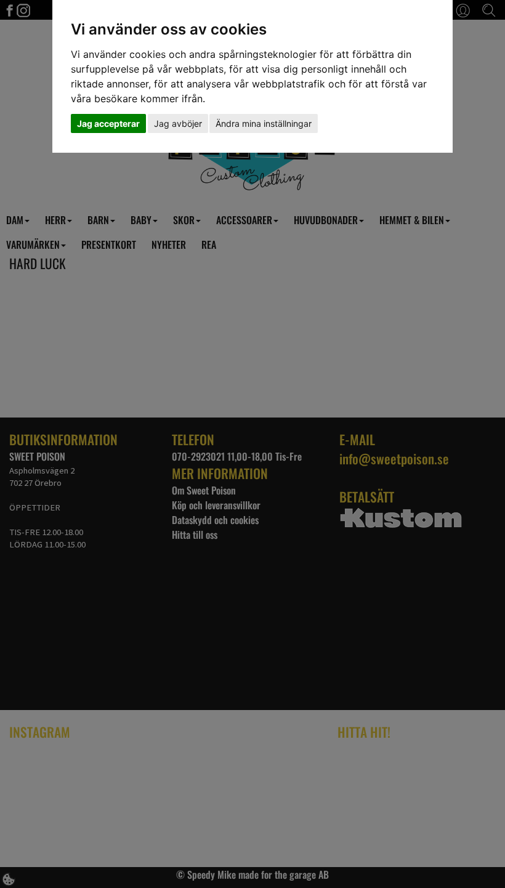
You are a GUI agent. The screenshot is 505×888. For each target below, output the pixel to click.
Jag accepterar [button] (108, 123)
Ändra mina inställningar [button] (264, 123)
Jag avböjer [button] (178, 123)
